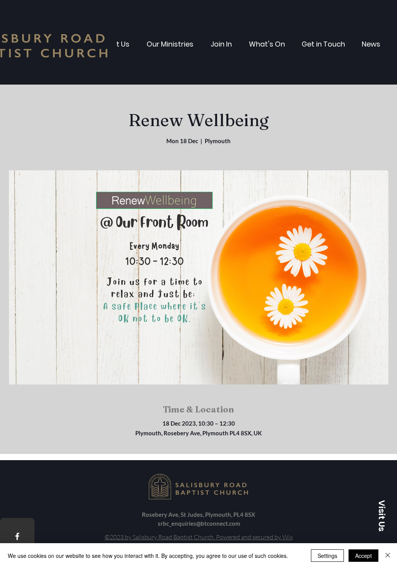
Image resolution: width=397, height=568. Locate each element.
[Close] (387, 555)
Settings (327, 555)
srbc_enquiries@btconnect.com (199, 523)
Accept (363, 555)
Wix (287, 537)
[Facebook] (17, 536)
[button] (381, 515)
